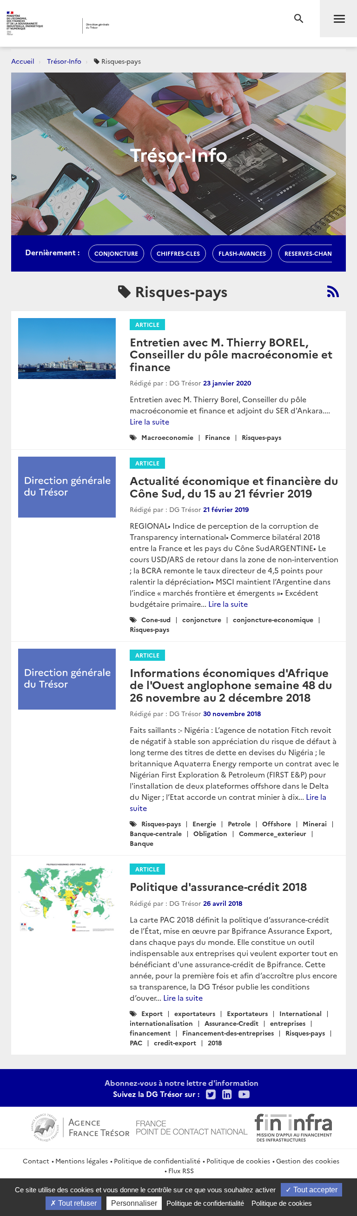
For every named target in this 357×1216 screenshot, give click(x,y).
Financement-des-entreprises (228, 1032)
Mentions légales (81, 1160)
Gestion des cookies (307, 1160)
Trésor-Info (64, 61)
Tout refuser (76, 1203)
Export (152, 1013)
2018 (215, 1042)
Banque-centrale (156, 833)
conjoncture (116, 253)
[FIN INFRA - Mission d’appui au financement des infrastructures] (293, 1126)
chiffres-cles (178, 253)
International (300, 1013)
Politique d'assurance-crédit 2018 (218, 886)
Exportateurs (247, 1013)
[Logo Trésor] (141, 26)
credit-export (175, 1042)
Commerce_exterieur (272, 833)
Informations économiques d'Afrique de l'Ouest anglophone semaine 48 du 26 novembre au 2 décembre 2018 (231, 684)
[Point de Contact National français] (192, 1126)
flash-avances (242, 253)
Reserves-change (312, 253)
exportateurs (194, 1013)
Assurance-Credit (231, 1023)
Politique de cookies (238, 1160)
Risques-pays (261, 437)
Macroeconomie (167, 437)
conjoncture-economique (273, 619)
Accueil (22, 61)
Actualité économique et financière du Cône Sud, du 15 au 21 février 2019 (234, 486)
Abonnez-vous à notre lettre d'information (181, 1082)
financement (150, 1032)
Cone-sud (156, 619)
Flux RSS (181, 1170)
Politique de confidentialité (157, 1160)
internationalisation (161, 1023)
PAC (136, 1042)
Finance (217, 437)
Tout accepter (314, 1190)
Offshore (276, 823)
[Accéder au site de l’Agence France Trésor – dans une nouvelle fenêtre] (80, 1126)
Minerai (315, 823)
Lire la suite (149, 421)
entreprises (287, 1023)
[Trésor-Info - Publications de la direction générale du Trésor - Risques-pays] (333, 291)
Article (147, 324)
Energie (204, 823)
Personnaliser (134, 1203)
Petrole (239, 823)
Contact (36, 1160)
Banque (141, 843)
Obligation (210, 833)
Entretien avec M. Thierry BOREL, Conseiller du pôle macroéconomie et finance (231, 354)
